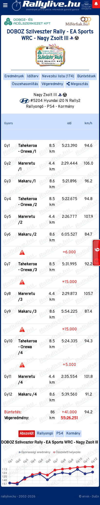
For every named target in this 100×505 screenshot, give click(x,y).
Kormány (73, 433)
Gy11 (7, 376)
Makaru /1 (27, 181)
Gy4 (7, 199)
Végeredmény (52, 84)
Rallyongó (45, 433)
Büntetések (86, 76)
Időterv (33, 76)
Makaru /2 (27, 234)
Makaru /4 (27, 394)
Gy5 (7, 216)
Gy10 (8, 341)
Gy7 (7, 264)
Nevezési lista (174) (58, 76)
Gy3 (7, 181)
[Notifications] (96, 4)
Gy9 (7, 311)
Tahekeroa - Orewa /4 (27, 347)
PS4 (59, 433)
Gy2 (7, 163)
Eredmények (14, 76)
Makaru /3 (27, 311)
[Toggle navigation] (5, 5)
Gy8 (7, 294)
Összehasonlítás (25, 84)
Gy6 (7, 234)
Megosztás (79, 84)
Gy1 (7, 145)
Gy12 (8, 394)
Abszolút (27, 433)
